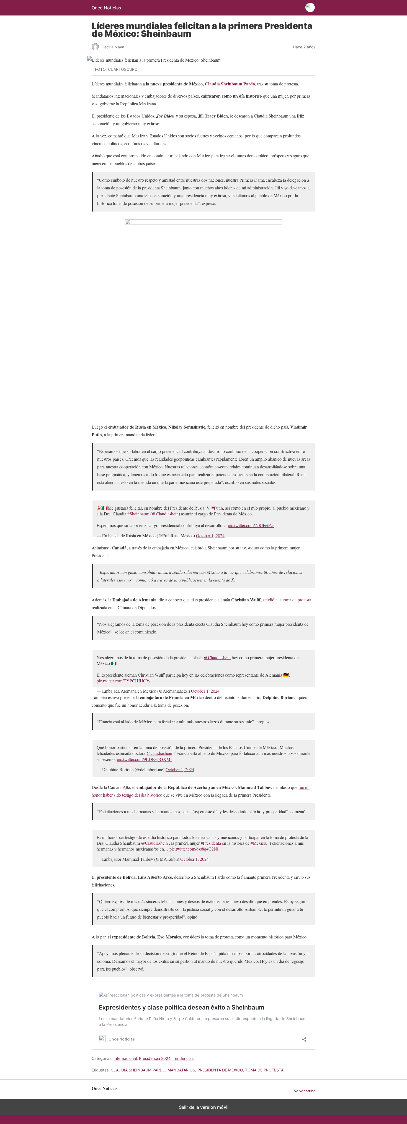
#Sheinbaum (138, 514)
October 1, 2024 (210, 535)
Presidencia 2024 (155, 1058)
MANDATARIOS (181, 1070)
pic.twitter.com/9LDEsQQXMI (144, 759)
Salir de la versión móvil (203, 1107)
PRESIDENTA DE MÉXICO (220, 1070)
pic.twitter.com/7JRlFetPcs (251, 525)
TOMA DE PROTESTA (264, 1070)
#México (258, 843)
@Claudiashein (165, 514)
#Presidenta (211, 843)
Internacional (125, 1058)
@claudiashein (159, 753)
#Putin (217, 508)
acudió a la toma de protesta (287, 600)
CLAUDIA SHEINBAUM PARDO (138, 1070)
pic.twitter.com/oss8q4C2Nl (193, 849)
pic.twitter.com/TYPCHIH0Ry (123, 681)
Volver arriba (304, 1091)
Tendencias (183, 1058)
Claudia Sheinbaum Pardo (230, 83)
